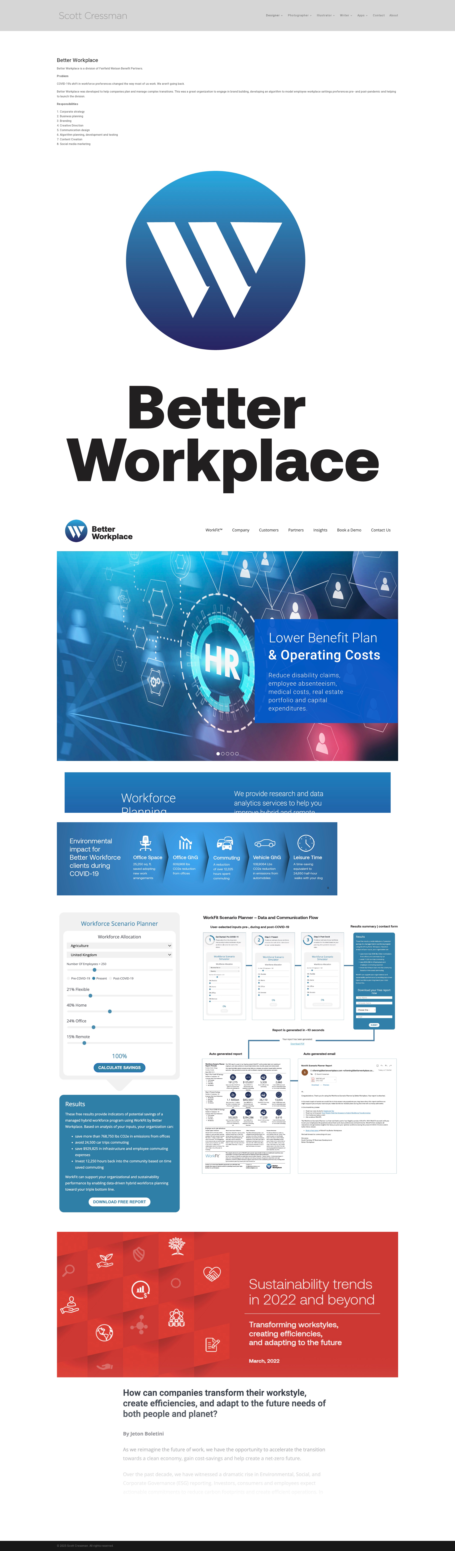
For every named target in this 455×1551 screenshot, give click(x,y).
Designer (273, 16)
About (393, 16)
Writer (344, 16)
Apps (361, 16)
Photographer (298, 16)
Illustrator (324, 16)
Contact (379, 16)
